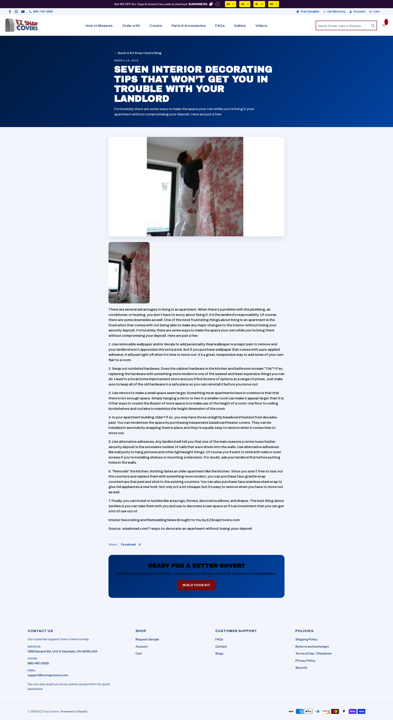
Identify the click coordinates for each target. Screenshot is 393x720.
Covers (156, 26)
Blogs (219, 653)
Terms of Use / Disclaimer (313, 653)
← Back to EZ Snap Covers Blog (137, 53)
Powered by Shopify (74, 711)
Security (301, 667)
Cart (139, 653)
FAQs (219, 26)
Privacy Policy (305, 661)
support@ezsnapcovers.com (48, 675)
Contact (221, 646)
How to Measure (99, 26)
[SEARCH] (373, 25)
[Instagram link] (16, 11)
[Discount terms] (218, 4)
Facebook (128, 544)
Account (142, 646)
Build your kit (196, 585)
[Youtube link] (22, 11)
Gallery (240, 26)
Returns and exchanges (312, 646)
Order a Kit (131, 26)
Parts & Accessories (189, 26)
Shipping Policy (306, 639)
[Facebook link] (9, 11)
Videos (261, 26)
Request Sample (147, 639)
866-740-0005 (38, 663)
